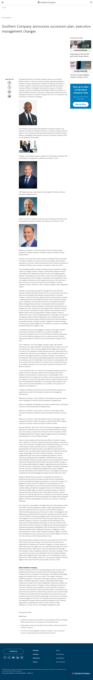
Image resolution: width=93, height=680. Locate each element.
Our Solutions (60, 654)
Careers (35, 662)
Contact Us (13, 651)
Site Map (35, 650)
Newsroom (36, 658)
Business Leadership (6, 17)
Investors (36, 654)
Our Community (60, 662)
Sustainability (60, 658)
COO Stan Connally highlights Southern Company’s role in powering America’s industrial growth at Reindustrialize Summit (79, 76)
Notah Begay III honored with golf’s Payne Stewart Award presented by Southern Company (79, 55)
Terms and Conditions (8, 673)
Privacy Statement (20, 673)
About (58, 650)
